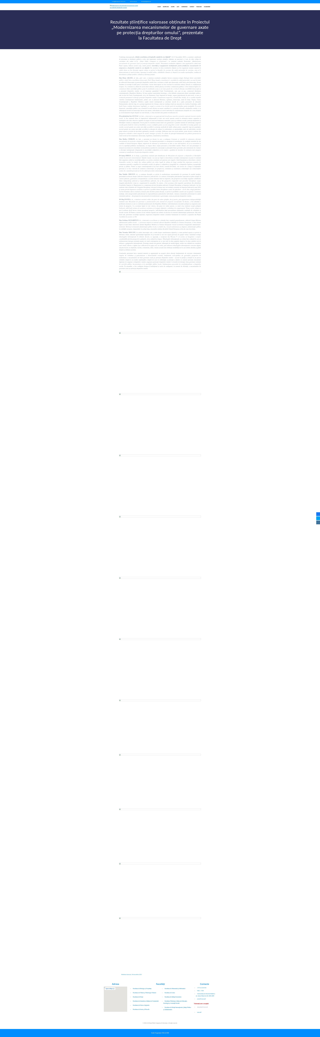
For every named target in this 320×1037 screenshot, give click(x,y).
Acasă (159, 6)
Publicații (199, 6)
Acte (178, 6)
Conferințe (184, 6)
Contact (192, 6)
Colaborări (207, 6)
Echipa (172, 6)
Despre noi (166, 6)
